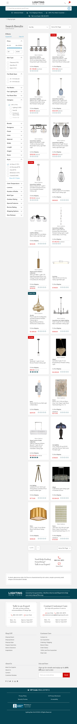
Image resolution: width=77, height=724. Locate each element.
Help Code (43, 653)
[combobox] (38, 8)
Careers (7, 672)
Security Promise (22, 699)
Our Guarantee (44, 640)
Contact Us (43, 637)
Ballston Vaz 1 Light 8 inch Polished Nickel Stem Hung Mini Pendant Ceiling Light (59, 102)
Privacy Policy (23, 696)
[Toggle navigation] (7, 3)
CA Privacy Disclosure (54, 696)
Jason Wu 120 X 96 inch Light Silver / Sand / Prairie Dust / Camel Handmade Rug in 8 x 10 (61, 529)
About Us (8, 670)
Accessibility (54, 699)
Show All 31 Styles (14, 178)
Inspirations (8, 650)
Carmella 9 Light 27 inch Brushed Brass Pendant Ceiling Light (60, 362)
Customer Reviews (11, 675)
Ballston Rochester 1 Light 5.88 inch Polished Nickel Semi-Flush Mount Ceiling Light (60, 60)
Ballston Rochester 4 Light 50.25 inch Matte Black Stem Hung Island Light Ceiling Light (38, 60)
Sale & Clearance (10, 647)
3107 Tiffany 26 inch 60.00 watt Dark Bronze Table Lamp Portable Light (60, 448)
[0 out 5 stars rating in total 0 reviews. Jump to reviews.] (34, 71)
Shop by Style (11, 19)
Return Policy (44, 645)
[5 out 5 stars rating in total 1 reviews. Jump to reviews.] (34, 372)
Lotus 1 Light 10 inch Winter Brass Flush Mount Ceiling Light (37, 529)
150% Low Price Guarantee (48, 650)
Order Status (44, 647)
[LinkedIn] (17, 681)
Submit (66, 675)
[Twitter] (10, 681)
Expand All (8, 36)
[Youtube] (15, 681)
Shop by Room (9, 637)
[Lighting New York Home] (38, 3)
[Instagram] (12, 681)
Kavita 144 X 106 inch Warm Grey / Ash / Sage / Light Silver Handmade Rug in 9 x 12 (60, 403)
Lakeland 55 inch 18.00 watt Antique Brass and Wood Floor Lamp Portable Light (38, 488)
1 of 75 (31, 547)
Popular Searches (10, 645)
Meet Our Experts (10, 667)
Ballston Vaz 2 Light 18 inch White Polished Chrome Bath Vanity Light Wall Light (60, 146)
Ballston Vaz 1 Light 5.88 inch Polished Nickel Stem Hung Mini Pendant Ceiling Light (38, 102)
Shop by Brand (9, 640)
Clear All (21, 36)
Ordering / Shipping (46, 642)
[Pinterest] (6, 681)
